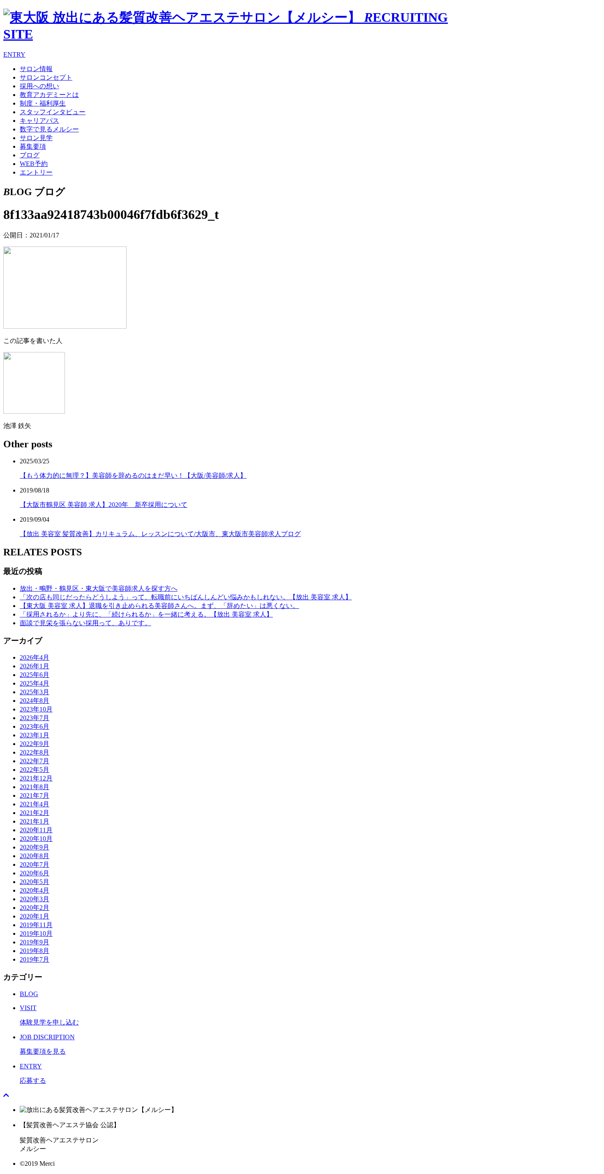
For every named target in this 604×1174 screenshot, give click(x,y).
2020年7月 (34, 864)
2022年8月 (34, 752)
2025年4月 (34, 683)
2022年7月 (34, 760)
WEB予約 (34, 163)
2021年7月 (34, 795)
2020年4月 (34, 890)
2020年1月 (34, 916)
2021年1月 (34, 821)
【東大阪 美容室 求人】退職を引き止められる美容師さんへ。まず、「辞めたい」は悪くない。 (159, 605)
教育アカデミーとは (49, 94)
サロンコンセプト (46, 77)
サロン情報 (36, 68)
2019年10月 (36, 933)
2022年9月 (34, 743)
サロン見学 (36, 137)
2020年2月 (34, 907)
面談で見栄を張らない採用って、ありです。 (85, 622)
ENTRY (14, 54)
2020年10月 (36, 838)
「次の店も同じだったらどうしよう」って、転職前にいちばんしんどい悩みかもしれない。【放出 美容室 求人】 (186, 597)
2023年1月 (34, 735)
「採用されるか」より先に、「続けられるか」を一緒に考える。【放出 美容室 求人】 (146, 614)
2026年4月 (34, 657)
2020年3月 (34, 898)
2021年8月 (34, 786)
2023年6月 (34, 726)
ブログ (29, 155)
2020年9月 (34, 847)
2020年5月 (34, 881)
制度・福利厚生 (43, 103)
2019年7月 (34, 959)
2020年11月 (36, 829)
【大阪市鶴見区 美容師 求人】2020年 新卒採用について (103, 504)
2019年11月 (36, 924)
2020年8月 (34, 855)
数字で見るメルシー (49, 129)
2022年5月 (34, 769)
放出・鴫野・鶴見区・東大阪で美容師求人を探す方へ (99, 588)
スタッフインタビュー (52, 111)
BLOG (29, 993)
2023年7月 (34, 717)
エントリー (36, 172)
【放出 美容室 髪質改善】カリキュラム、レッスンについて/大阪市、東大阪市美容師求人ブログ (160, 533)
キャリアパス (39, 120)
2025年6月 (34, 674)
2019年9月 (34, 942)
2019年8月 (34, 950)
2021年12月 (36, 778)
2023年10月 (36, 709)
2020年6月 (34, 873)
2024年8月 (34, 700)
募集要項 (33, 146)
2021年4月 (34, 804)
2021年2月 (34, 812)
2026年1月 (34, 666)
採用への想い (39, 86)
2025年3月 (34, 691)
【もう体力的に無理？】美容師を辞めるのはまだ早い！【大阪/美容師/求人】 (133, 475)
